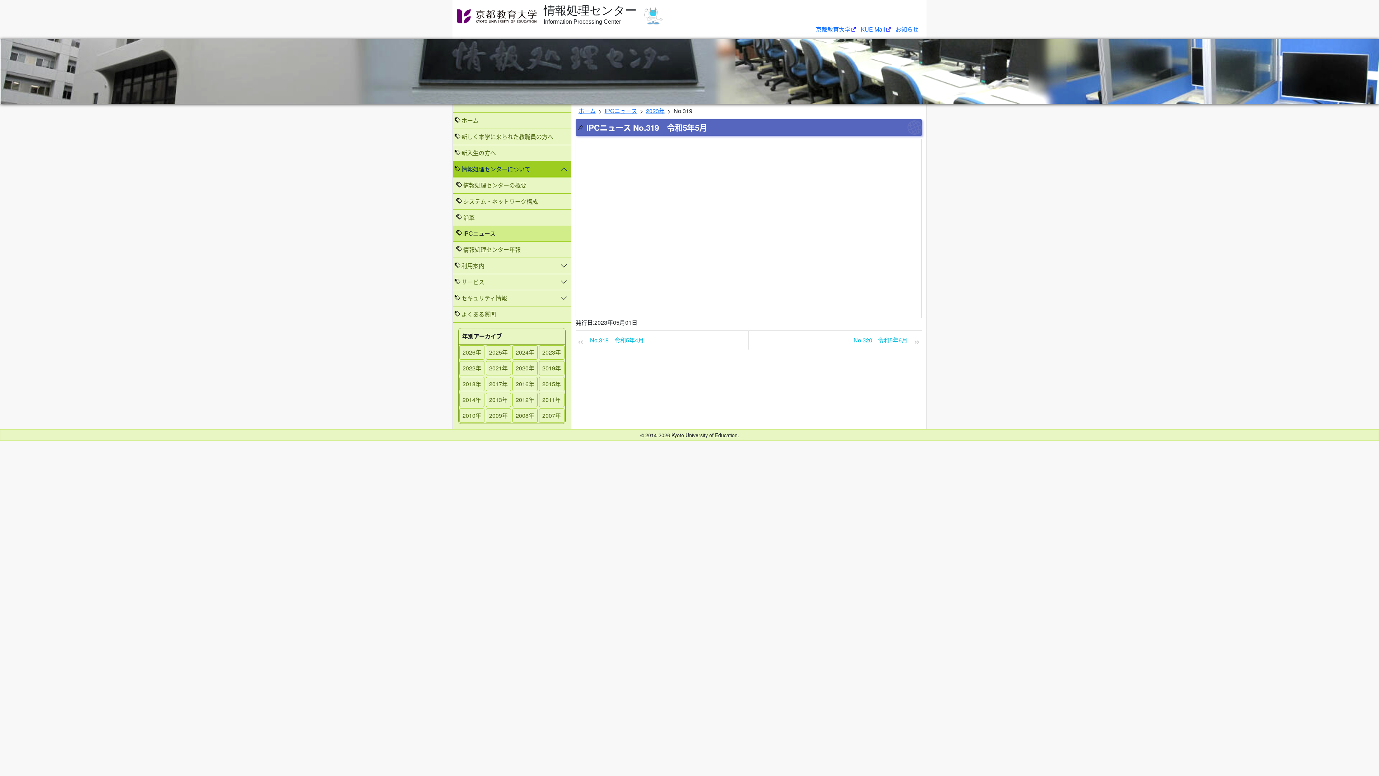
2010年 (472, 415)
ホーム (470, 120)
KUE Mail (873, 29)
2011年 (551, 400)
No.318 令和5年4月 (617, 340)
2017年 (498, 384)
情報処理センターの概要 (494, 185)
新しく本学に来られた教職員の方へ (507, 137)
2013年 (498, 400)
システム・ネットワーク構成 (500, 201)
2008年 (525, 415)
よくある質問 (478, 314)
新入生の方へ (478, 153)
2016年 (525, 384)
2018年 (472, 384)
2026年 (472, 352)
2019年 (551, 368)
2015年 (551, 384)
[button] (512, 169)
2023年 (551, 352)
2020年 (525, 368)
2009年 (498, 415)
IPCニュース (621, 111)
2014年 (472, 400)
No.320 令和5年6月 (880, 340)
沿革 (469, 217)
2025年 (498, 352)
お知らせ (907, 29)
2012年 (525, 400)
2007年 (551, 415)
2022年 (472, 368)
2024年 (525, 352)
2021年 (498, 368)
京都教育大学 (833, 29)
